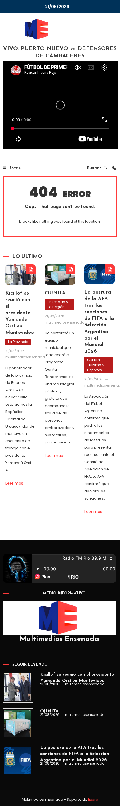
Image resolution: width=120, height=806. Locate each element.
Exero (93, 799)
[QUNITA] (18, 723)
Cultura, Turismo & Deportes (95, 364)
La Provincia (18, 341)
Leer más (14, 483)
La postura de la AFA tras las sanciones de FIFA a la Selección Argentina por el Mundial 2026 (74, 753)
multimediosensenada (25, 357)
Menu (15, 168)
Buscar (94, 168)
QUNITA (55, 293)
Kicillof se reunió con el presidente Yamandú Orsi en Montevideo (19, 313)
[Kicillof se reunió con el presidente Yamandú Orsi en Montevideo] (18, 687)
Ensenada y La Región (58, 304)
